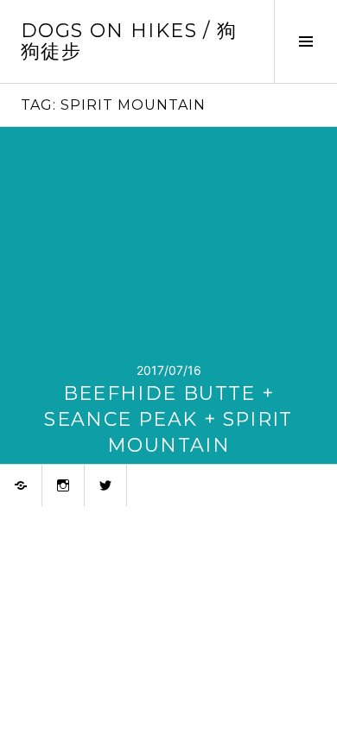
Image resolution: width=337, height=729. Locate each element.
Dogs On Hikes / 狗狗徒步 (129, 41)
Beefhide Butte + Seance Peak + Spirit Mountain (168, 419)
